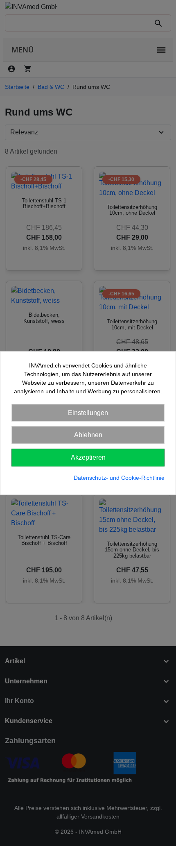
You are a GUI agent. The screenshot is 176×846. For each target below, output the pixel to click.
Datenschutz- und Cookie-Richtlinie (119, 477)
